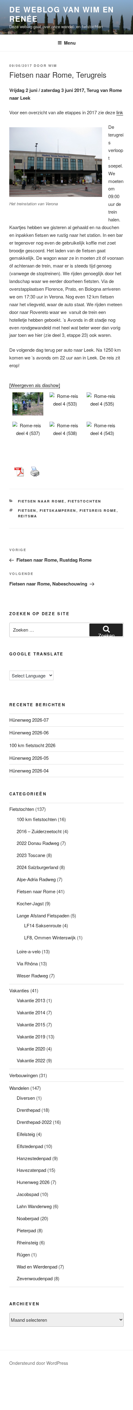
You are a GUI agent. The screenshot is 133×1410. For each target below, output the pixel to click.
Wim (52, 65)
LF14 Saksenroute (42, 925)
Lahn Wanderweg (34, 1206)
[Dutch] (12, 666)
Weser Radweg (32, 975)
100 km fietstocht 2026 (32, 745)
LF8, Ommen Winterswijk (50, 937)
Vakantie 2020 (31, 1048)
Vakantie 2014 (31, 1012)
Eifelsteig (26, 1134)
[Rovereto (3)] (102, 433)
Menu (70, 43)
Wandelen (19, 1088)
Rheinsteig (27, 1242)
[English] (18, 665)
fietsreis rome (98, 510)
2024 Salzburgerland (37, 867)
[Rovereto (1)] (27, 433)
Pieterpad (26, 1230)
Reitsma (27, 516)
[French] (24, 665)
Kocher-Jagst (30, 903)
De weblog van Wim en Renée (61, 14)
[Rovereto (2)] (64, 433)
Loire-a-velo (29, 951)
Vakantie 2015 (31, 1024)
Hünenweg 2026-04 (29, 770)
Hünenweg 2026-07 (29, 719)
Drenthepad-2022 (34, 1122)
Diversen (26, 1097)
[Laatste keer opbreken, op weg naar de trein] (27, 404)
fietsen (27, 510)
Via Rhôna (27, 963)
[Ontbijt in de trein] (64, 404)
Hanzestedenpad (34, 1158)
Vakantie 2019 (31, 1036)
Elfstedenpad (30, 1146)
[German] (30, 665)
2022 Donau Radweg (38, 843)
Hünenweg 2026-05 (29, 758)
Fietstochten (84, 501)
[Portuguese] (43, 665)
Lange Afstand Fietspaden (43, 915)
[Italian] (37, 665)
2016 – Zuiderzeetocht (39, 831)
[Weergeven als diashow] (34, 385)
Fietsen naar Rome (41, 501)
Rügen (23, 1254)
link (119, 112)
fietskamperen (58, 510)
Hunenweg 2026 (33, 1182)
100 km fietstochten (37, 819)
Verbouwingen (23, 1075)
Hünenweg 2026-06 (29, 732)
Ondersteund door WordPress (38, 1363)
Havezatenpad (31, 1170)
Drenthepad (28, 1110)
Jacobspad (28, 1194)
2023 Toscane (31, 855)
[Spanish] (49, 665)
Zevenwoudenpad (35, 1278)
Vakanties (19, 990)
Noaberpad (28, 1218)
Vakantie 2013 (31, 1000)
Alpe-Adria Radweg (36, 879)
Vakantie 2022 (31, 1060)
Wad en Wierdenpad (37, 1266)
